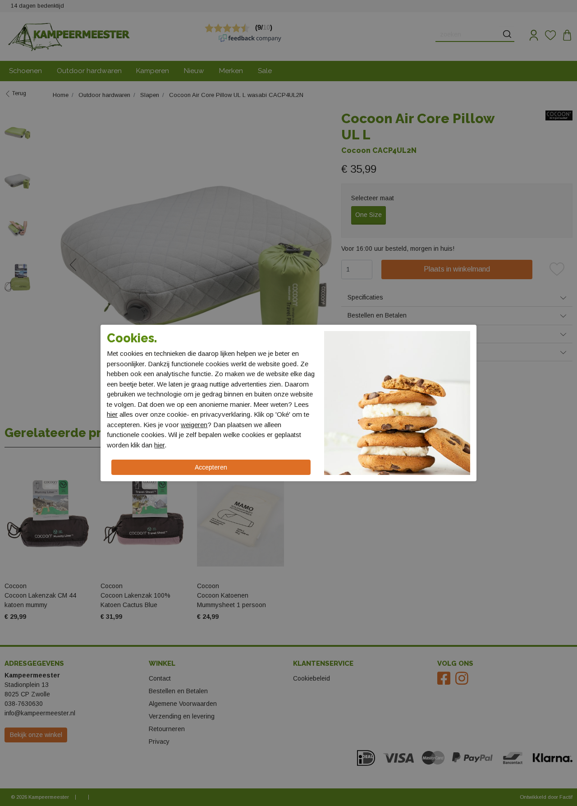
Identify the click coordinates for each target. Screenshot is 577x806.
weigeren (194, 424)
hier (112, 414)
